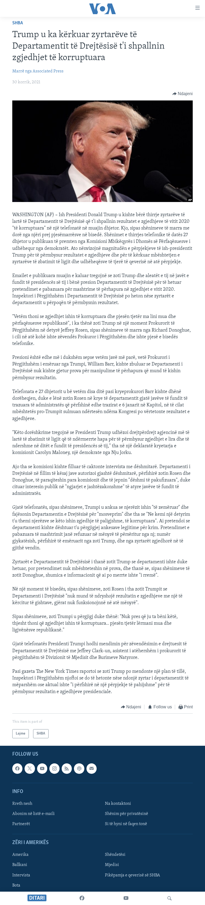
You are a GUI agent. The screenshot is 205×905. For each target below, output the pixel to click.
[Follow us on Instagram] (54, 769)
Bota (16, 885)
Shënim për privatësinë (126, 814)
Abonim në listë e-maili (33, 814)
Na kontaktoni (118, 804)
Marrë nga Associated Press (38, 71)
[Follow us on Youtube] (42, 769)
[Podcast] (79, 769)
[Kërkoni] (169, 898)
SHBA (17, 23)
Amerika (20, 855)
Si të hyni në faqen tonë (126, 824)
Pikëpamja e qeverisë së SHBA (132, 875)
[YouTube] (126, 898)
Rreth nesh (22, 804)
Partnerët (21, 824)
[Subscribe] (91, 769)
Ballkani (19, 865)
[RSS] (67, 769)
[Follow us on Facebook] (17, 769)
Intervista (21, 875)
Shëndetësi (115, 855)
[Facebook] (82, 898)
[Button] (182, 93)
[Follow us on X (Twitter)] (30, 769)
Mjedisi (112, 865)
